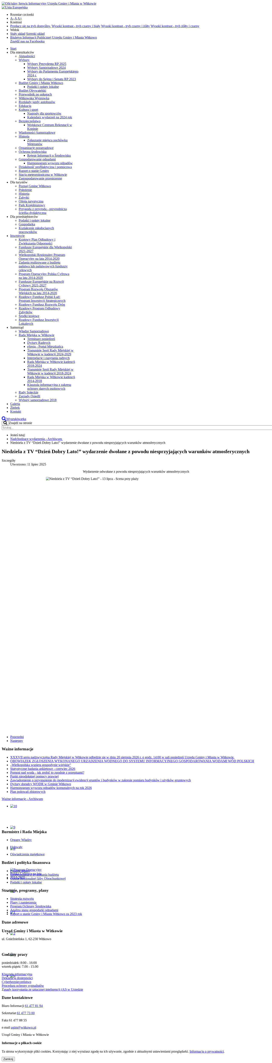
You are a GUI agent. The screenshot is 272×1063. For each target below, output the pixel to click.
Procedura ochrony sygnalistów (23, 985)
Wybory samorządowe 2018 (38, 400)
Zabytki (24, 197)
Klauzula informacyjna (17, 974)
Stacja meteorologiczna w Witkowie (43, 174)
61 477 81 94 (34, 1006)
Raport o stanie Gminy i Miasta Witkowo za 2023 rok (46, 914)
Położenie (25, 190)
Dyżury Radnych (38, 342)
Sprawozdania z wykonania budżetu (34, 874)
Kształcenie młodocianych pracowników (36, 230)
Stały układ (17, 33)
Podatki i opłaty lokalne (43, 87)
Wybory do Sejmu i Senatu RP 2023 (51, 79)
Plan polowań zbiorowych (27, 791)
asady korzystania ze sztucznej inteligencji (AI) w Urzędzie (43, 989)
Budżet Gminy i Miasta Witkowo (41, 83)
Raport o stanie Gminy (34, 171)
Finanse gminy (20, 871)
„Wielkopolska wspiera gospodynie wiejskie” (40, 765)
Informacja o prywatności (207, 1051)
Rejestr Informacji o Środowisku (49, 155)
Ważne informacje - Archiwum (22, 799)
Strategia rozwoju (22, 898)
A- (12, 18)
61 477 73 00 (26, 1013)
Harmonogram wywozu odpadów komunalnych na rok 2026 (51, 788)
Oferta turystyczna (31, 201)
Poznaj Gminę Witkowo (35, 186)
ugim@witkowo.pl (23, 1027)
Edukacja (25, 106)
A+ (19, 18)
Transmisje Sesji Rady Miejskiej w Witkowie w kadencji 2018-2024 (50, 371)
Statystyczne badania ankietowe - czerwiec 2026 (42, 769)
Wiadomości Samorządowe (37, 132)
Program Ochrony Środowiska (30, 906)
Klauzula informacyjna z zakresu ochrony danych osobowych (49, 386)
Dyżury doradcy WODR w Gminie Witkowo (40, 784)
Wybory (24, 60)
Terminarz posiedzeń (41, 339)
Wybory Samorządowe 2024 (46, 67)
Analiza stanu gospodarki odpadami (34, 910)
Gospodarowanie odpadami (37, 159)
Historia (24, 136)
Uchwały (16, 847)
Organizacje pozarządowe (36, 148)
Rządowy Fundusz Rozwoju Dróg (42, 304)
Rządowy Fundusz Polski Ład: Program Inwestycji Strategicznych (42, 298)
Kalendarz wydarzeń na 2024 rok (49, 117)
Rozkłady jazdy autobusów (37, 102)
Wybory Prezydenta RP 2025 (46, 64)
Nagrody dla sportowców (44, 113)
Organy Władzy (21, 840)
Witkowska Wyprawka (34, 98)
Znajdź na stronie (20, 423)
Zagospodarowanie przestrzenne (40, 178)
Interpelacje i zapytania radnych (48, 358)
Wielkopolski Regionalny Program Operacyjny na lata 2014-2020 (42, 256)
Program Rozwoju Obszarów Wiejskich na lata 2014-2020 (38, 291)
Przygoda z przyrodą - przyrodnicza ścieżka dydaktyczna (43, 211)
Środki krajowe (29, 316)
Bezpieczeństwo (30, 121)
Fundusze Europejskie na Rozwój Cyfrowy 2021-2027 (41, 283)
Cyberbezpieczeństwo (16, 982)
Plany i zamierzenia (23, 902)
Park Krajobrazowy (32, 205)
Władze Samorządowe (34, 331)
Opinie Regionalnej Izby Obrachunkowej (38, 878)
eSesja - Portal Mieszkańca (45, 346)
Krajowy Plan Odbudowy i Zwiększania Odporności (37, 241)
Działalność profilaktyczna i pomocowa (45, 167)
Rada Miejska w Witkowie (36, 335)
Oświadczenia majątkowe (27, 854)
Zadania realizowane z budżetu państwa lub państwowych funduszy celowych (43, 266)
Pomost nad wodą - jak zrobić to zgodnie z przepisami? (47, 772)
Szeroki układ (35, 33)
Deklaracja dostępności (17, 978)
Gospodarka (27, 224)
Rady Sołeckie (28, 392)
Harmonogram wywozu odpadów (50, 163)
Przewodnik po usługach (35, 94)
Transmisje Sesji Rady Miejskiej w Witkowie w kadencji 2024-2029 (50, 352)
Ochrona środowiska (33, 151)
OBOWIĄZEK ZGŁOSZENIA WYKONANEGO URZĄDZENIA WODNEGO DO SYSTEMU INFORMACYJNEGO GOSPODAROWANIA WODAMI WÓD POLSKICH (132, 761)
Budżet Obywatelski (32, 90)
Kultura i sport (28, 109)
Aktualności (27, 56)
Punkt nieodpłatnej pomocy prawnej (34, 776)
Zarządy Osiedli (29, 396)
